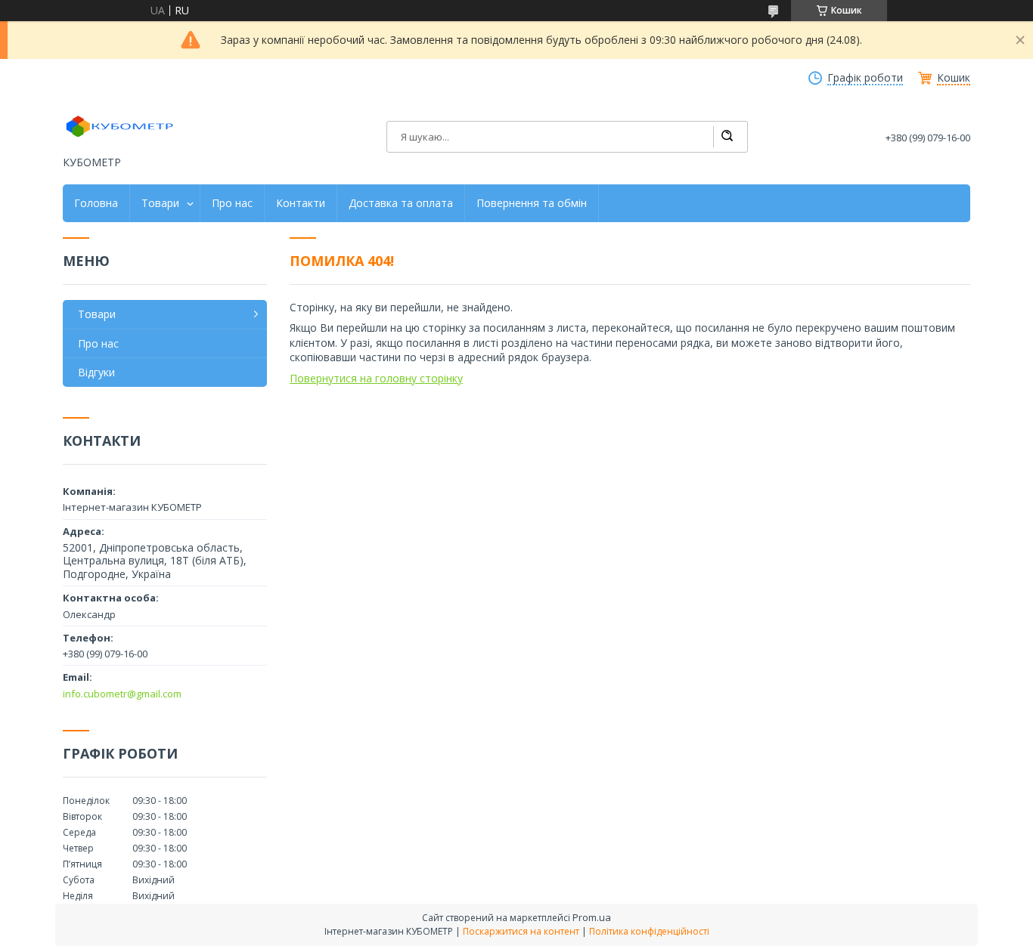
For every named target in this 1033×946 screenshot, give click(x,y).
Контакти (300, 203)
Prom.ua (591, 917)
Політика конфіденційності (649, 931)
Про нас (232, 203)
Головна (96, 203)
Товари (160, 203)
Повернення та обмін (531, 203)
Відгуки (96, 372)
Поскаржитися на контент (521, 931)
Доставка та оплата (401, 203)
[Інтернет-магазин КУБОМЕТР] (119, 126)
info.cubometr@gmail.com (122, 694)
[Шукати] (726, 136)
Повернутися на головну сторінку (376, 378)
